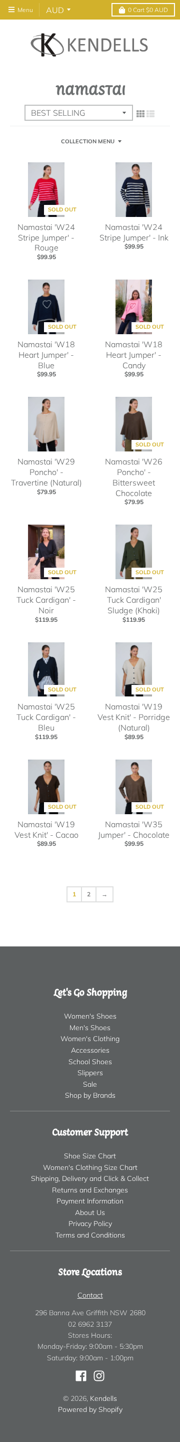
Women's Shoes (90, 1016)
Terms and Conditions (90, 1235)
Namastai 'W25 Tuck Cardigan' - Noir (46, 599)
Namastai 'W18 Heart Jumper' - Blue (46, 354)
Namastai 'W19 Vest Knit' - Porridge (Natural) (134, 717)
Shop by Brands (90, 1095)
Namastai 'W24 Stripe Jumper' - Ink (134, 232)
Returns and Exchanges (90, 1189)
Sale (90, 1084)
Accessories (90, 1050)
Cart (148, 10)
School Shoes (90, 1061)
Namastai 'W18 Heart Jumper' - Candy (133, 354)
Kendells (103, 1398)
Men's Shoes (90, 1027)
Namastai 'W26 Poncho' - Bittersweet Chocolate (133, 477)
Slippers (90, 1072)
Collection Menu (87, 141)
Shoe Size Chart (90, 1155)
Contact (90, 1295)
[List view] (150, 113)
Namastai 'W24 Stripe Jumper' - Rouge (46, 237)
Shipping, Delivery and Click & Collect (90, 1178)
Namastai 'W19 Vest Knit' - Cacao (46, 829)
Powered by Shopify (90, 1409)
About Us (90, 1212)
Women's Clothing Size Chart (90, 1167)
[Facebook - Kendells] (81, 1376)
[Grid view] (140, 113)
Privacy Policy (90, 1223)
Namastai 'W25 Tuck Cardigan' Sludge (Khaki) (133, 599)
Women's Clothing (90, 1038)
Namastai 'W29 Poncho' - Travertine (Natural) (46, 472)
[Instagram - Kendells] (99, 1376)
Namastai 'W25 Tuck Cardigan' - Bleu (46, 717)
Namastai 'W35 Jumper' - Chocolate (134, 829)
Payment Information (90, 1201)
